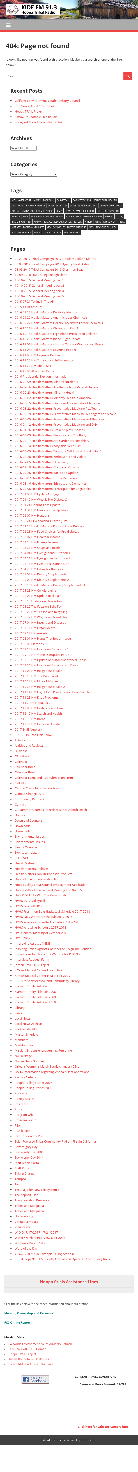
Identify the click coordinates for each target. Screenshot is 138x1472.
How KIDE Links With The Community (41, 895)
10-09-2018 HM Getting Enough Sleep (41, 275)
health (16, 216)
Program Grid (24, 1115)
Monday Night (56, 227)
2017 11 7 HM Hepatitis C (32, 703)
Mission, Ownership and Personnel (29, 1313)
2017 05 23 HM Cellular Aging (35, 590)
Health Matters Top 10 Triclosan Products (43, 874)
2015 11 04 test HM (28, 307)
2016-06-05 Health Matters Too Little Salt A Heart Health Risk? (58, 451)
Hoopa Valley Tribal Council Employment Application (51, 885)
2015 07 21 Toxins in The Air (34, 301)
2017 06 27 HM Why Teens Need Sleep (42, 617)
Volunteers (22, 1227)
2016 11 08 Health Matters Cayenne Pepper (45, 350)
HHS (25, 216)
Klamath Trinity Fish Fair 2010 (35, 1002)
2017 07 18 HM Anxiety (31, 633)
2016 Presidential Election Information (41, 376)
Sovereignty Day (26, 1147)
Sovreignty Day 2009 (29, 1152)
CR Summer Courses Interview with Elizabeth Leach (51, 810)
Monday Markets (33, 227)
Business (21, 751)
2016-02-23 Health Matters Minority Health (45, 392)
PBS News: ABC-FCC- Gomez (34, 106)
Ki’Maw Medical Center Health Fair (38, 970)
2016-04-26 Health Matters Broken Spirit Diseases (50, 430)
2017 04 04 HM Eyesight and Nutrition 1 (42, 553)
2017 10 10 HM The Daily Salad (36, 676)
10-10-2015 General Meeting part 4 (39, 291)
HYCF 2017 (22, 938)
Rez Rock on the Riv (28, 1136)
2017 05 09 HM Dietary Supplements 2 (42, 580)
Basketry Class (82, 200)
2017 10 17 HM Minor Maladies (36, 681)
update (56, 232)
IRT (29, 221)
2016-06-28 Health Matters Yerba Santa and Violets (50, 457)
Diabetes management (83, 205)
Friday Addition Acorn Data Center (38, 122)
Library (20, 1008)
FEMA (59, 211)
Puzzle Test (22, 1131)
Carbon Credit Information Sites (37, 788)
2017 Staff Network (28, 729)
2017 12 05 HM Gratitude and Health (40, 708)
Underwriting (24, 1216)
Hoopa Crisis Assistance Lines (69, 1281)
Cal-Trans (18, 205)
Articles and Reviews (29, 745)
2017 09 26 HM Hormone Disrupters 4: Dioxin (47, 665)
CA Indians (22, 756)
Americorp (24, 200)
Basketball (63, 200)
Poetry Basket (24, 1099)
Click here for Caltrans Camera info (103, 1427)
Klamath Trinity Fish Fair (31, 986)
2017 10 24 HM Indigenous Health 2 (40, 687)
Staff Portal (22, 1168)
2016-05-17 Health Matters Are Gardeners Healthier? (52, 441)
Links (18, 1013)
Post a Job (21, 1104)
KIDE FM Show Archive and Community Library (47, 981)
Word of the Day (26, 1248)
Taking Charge (24, 1173)
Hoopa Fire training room (47, 216)
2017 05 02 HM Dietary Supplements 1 (42, 574)
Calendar (21, 762)
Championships (35, 205)
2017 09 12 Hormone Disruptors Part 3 (42, 655)
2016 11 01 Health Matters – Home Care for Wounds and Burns (59, 344)
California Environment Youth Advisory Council (47, 101)
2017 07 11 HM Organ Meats (35, 628)
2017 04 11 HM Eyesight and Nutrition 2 (42, 558)
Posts (18, 1109)
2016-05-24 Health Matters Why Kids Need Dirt (47, 446)
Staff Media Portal (27, 1163)
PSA (114, 227)
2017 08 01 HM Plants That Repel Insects (43, 638)
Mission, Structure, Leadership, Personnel (44, 1050)
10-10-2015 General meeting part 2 (39, 285)
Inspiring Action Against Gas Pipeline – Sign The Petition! (53, 949)
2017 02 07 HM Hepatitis (32, 515)
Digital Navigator (23, 211)
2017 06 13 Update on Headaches (38, 601)
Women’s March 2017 (30, 1243)
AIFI (14, 200)
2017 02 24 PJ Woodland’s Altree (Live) (41, 521)
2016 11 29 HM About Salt (33, 366)
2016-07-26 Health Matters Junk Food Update (46, 473)
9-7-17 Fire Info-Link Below (33, 735)
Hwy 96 (109, 216)
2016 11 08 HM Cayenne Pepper (37, 355)
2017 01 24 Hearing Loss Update (37, 505)
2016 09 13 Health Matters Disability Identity (46, 312)
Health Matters (25, 863)
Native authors (76, 227)
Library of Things (114, 221)
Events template (26, 852)
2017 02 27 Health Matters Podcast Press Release (49, 526)
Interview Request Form (32, 959)
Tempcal (21, 1179)
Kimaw (38, 221)
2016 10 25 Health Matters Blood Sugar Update (48, 339)
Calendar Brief (25, 767)
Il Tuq (119, 216)
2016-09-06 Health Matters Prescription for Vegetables (53, 489)
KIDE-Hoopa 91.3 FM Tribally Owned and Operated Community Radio (63, 1259)
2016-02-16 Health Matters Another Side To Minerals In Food (57, 387)
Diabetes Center (57, 205)
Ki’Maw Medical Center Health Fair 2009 (42, 976)
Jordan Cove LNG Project (32, 965)
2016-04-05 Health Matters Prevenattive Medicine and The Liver (59, 419)
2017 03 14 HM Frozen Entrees (36, 542)
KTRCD (88, 221)
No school (103, 227)
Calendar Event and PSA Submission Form (44, 778)
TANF (37, 232)
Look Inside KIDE (26, 1029)
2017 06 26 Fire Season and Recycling (41, 612)
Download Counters (28, 820)
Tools (46, 232)
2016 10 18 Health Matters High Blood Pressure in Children (56, 334)
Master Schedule (26, 1034)
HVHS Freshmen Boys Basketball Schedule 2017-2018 (52, 911)
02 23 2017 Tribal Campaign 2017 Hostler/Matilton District (55, 259)
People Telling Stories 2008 (33, 1083)
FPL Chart (21, 858)
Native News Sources (29, 1061)
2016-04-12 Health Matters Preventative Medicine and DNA (56, 424)
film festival (72, 211)
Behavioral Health (105, 200)
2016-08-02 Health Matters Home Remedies (46, 478)
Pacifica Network (26, 1077)
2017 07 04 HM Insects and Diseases (40, 622)
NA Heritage (23, 1056)
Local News (23, 1018)
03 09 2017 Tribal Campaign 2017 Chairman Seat (49, 269)
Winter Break (72, 232)
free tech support (108, 211)
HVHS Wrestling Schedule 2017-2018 (40, 927)
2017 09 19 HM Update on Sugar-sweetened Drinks (50, 660)
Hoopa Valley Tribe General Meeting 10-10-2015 (48, 890)
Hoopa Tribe (73, 216)
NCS (91, 227)
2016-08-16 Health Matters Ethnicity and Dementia (50, 483)
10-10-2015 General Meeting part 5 (39, 296)
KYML (98, 221)
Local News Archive (28, 1024)
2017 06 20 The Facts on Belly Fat (38, 606)
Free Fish (88, 211)
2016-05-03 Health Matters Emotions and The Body (50, 435)
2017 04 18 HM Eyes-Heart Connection (42, 564)
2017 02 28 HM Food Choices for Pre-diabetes (47, 531)
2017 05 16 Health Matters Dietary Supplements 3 (50, 585)
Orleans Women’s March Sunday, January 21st (47, 1066)
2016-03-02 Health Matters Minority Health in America (53, 398)
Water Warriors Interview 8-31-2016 (40, 1238)
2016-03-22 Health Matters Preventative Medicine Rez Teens (57, 408)
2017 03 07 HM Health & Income (38, 537)
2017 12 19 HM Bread (30, 719)
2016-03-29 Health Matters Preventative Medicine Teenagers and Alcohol (66, 414)
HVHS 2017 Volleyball (30, 901)
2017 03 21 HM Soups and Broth (37, 548)
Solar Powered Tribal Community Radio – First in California (55, 1141)
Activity (20, 740)
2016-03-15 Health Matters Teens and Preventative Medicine (57, 403)
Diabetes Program (111, 205)
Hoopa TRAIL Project (29, 111)
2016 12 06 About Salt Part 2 (34, 371)
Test (18, 1184)
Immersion (18, 221)
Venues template (27, 1222)
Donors (20, 815)
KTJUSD (78, 221)
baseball (48, 200)
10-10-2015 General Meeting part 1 (39, 280)
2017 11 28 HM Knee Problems (36, 697)
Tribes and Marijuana (29, 1206)
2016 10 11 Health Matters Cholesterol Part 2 (46, 328)
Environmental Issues (30, 836)
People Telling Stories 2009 (33, 1088)
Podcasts (21, 1093)
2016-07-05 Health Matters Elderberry (41, 462)
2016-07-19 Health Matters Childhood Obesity (47, 467)
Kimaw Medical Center (58, 221)
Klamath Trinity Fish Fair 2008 (35, 992)
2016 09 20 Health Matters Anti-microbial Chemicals (51, 317)
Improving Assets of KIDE (32, 943)
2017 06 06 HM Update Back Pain (38, 596)
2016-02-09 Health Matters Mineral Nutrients (46, 382)
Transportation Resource (32, 1200)
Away (37, 200)
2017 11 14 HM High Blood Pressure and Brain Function (53, 692)
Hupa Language (92, 216)
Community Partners (29, 799)
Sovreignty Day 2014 (29, 1157)
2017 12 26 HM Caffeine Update (37, 724)
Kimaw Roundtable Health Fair (36, 117)
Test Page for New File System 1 (37, 1190)
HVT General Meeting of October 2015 (41, 933)
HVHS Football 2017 (29, 906)
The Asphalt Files (26, 1195)
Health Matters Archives (32, 869)
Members (21, 1040)
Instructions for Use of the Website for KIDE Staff (49, 954)
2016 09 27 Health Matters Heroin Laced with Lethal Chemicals (59, 323)
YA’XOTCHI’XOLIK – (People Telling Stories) (44, 1254)
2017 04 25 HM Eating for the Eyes (39, 569)
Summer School (21, 232)
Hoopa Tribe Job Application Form (38, 879)
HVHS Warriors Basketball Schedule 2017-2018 (47, 922)
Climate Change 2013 (30, 794)
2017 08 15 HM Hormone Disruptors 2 (42, 649)
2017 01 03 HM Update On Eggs (37, 494)
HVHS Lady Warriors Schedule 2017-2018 (44, 917)
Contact (20, 804)
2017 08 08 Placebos (29, 644)
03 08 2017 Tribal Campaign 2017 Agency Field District (53, 264)
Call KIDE (21, 783)
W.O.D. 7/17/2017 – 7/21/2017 (36, 1232)
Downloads (22, 826)
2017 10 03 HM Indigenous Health (39, 671)
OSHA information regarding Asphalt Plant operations (52, 1072)
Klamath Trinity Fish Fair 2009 (35, 997)
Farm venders (44, 211)
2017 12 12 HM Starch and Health (38, 713)
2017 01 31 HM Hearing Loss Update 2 (42, 510)
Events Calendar (26, 847)
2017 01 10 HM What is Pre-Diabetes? (41, 499)
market (16, 227)
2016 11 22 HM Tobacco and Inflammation (44, 360)
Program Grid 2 (25, 1120)
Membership (24, 1045)
